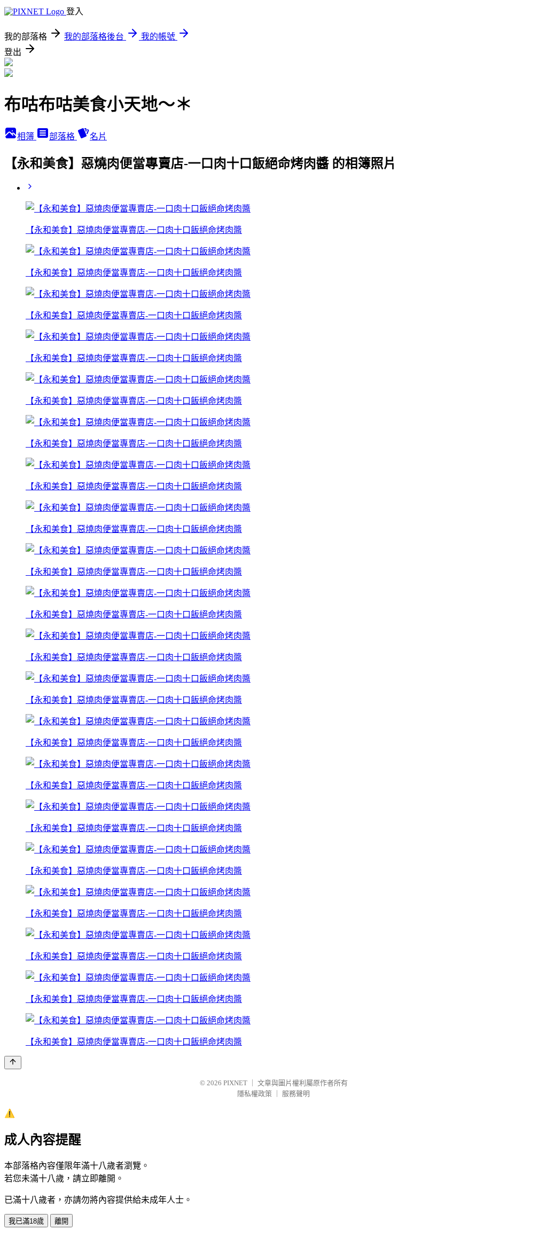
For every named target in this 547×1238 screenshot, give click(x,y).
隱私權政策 (254, 1094)
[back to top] (12, 1062)
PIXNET (235, 1083)
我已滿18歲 (26, 1221)
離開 (61, 1221)
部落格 (63, 136)
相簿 (26, 136)
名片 (98, 136)
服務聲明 (296, 1094)
